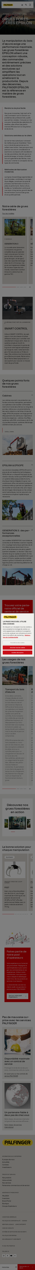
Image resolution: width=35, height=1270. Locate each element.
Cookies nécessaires (18, 652)
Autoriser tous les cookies (17, 647)
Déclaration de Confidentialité (17, 636)
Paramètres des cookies (17, 642)
